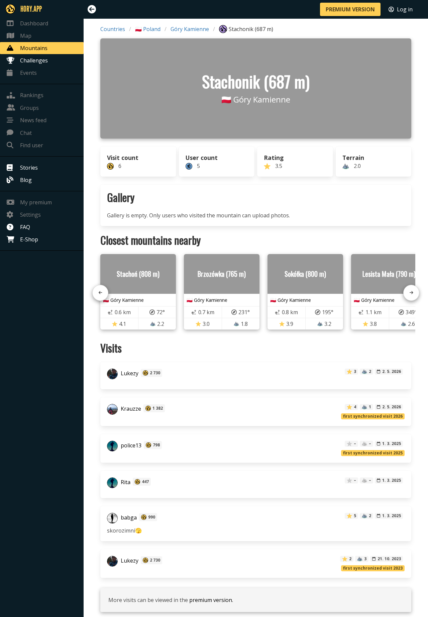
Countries (112, 29)
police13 (130, 445)
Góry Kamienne (190, 29)
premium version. (211, 600)
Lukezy (128, 373)
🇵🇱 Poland (147, 29)
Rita (124, 482)
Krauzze (130, 409)
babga (128, 518)
